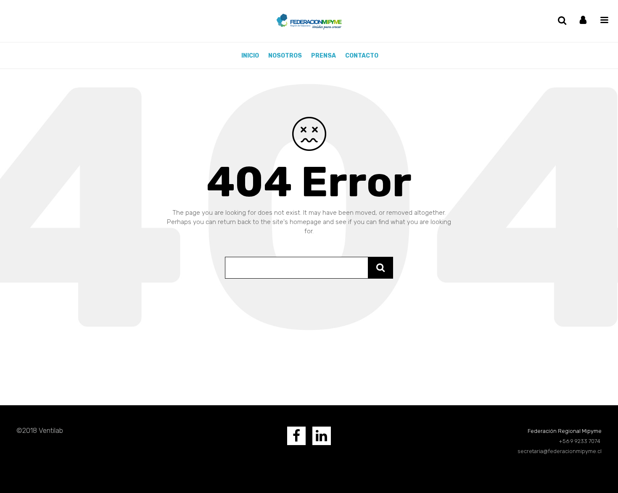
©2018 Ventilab (39, 430)
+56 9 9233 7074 (580, 441)
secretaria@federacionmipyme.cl (560, 451)
